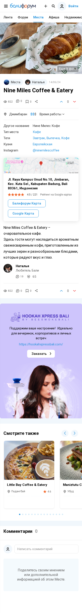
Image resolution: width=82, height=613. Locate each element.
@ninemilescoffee (46, 150)
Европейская (42, 144)
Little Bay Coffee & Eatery (27, 485)
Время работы (50, 114)
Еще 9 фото (68, 69)
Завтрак (39, 138)
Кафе (37, 132)
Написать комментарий (34, 549)
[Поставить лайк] (61, 102)
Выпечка (53, 138)
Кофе (65, 138)
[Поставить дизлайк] (75, 102)
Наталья (22, 266)
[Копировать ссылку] (36, 101)
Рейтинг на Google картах (56, 194)
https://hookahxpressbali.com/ (41, 344)
